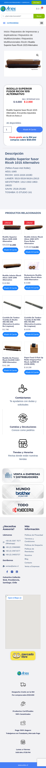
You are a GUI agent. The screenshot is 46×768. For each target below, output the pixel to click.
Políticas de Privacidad (34, 535)
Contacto (28, 563)
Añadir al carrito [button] (10, 250)
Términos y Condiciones (30, 540)
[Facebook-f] (7, 572)
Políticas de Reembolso (29, 550)
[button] (4, 23)
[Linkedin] (17, 572)
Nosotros (28, 555)
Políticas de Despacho (34, 545)
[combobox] (17, 16)
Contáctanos (23, 397)
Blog (26, 559)
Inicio (6, 31)
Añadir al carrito (29, 129)
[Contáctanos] (23, 388)
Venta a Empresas (32, 566)
